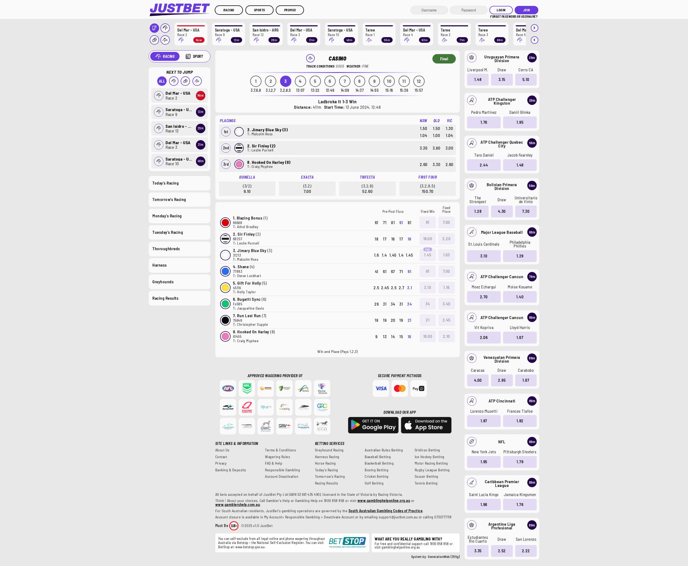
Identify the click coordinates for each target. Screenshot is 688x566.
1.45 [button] (427, 254)
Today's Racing (165, 183)
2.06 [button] (484, 337)
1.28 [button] (477, 211)
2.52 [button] (502, 550)
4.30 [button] (502, 211)
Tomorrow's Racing (169, 199)
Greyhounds (163, 281)
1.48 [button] (477, 79)
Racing (228, 10)
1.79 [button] (520, 461)
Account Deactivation (281, 476)
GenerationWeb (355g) (444, 556)
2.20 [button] (446, 238)
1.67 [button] (520, 337)
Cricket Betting (377, 476)
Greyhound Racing (329, 450)
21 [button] (427, 319)
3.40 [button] (446, 303)
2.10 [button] (446, 336)
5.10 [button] (525, 79)
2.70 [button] (484, 296)
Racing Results (165, 298)
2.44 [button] (484, 164)
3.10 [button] (483, 255)
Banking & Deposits (230, 470)
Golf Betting (374, 483)
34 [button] (427, 303)
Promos (290, 10)
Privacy (221, 463)
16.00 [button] (427, 336)
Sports (259, 10)
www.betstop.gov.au (249, 547)
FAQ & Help (273, 463)
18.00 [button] (427, 238)
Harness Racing (327, 457)
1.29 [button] (520, 255)
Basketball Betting (379, 463)
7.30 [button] (525, 211)
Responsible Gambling (282, 470)
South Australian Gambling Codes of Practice (386, 510)
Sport (198, 56)
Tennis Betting (426, 483)
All (162, 81)
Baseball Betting (378, 457)
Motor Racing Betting (431, 463)
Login (501, 10)
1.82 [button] (520, 420)
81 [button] (427, 222)
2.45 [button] (446, 319)
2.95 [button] (502, 380)
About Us (222, 450)
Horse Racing (325, 463)
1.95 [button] (520, 122)
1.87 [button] (484, 420)
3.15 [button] (502, 79)
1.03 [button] (446, 254)
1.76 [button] (484, 122)
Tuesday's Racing (167, 232)
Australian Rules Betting (384, 450)
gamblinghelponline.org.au (401, 547)
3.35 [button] (478, 550)
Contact (221, 457)
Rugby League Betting (432, 470)
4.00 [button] (478, 380)
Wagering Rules (277, 457)
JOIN (526, 10)
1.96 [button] (484, 504)
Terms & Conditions (280, 450)
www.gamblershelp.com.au (237, 504)
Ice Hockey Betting (430, 457)
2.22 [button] (526, 550)
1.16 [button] (446, 287)
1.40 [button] (520, 296)
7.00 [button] (446, 222)
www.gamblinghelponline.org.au (383, 500)
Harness (159, 265)
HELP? (494, 16)
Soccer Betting (426, 476)
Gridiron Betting (427, 450)
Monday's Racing (167, 215)
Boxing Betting (376, 470)
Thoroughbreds (166, 248)
